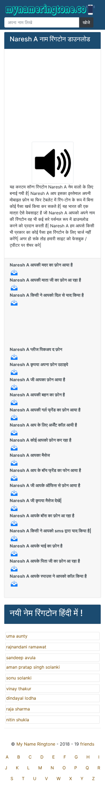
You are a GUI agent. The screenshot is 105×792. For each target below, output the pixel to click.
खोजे (86, 22)
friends (87, 744)
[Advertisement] (52, 94)
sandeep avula (21, 657)
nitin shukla (17, 719)
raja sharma (18, 709)
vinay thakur (18, 688)
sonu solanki (19, 678)
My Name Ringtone (35, 744)
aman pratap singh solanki (33, 667)
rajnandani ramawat (26, 646)
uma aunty (16, 636)
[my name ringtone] (50, 9)
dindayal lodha (21, 698)
